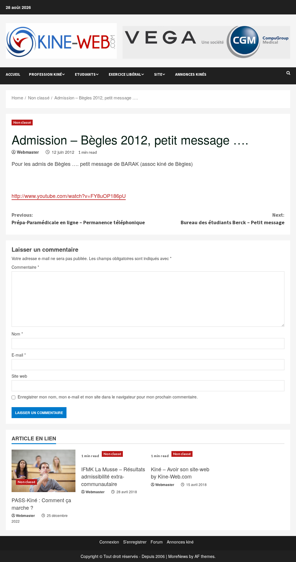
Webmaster (28, 152)
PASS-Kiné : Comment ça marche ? (41, 503)
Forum (157, 542)
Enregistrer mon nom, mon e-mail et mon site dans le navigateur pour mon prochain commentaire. (108, 397)
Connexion (109, 542)
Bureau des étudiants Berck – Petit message (232, 219)
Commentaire (25, 267)
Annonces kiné (180, 542)
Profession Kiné (45, 74)
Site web (19, 376)
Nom (17, 334)
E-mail (19, 355)
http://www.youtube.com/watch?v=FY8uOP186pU (69, 195)
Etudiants (85, 74)
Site (158, 74)
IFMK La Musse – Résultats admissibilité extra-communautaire (113, 476)
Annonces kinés (190, 74)
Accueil (13, 74)
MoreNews (178, 556)
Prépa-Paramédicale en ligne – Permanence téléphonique (78, 219)
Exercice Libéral (125, 74)
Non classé (22, 122)
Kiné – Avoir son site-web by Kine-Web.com (180, 472)
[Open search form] (288, 72)
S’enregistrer (135, 542)
